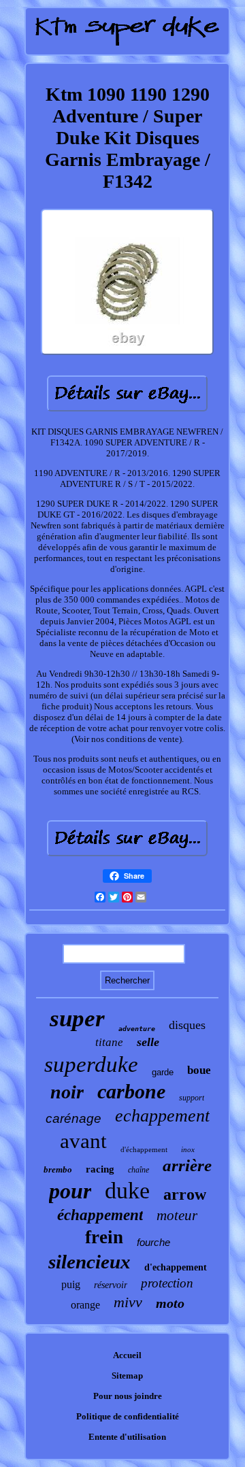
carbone (131, 1091)
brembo (58, 1169)
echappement (162, 1116)
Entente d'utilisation (127, 1437)
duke (127, 1190)
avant (83, 1141)
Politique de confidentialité (127, 1416)
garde (163, 1072)
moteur (177, 1215)
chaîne (138, 1170)
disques (187, 1025)
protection (167, 1283)
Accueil (127, 1355)
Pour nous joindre (127, 1396)
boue (199, 1070)
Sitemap (127, 1375)
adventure (136, 1028)
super (77, 1018)
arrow (184, 1194)
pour (70, 1191)
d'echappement (175, 1267)
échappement (100, 1215)
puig (70, 1284)
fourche (153, 1242)
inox (188, 1149)
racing (100, 1169)
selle (148, 1042)
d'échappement (143, 1149)
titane (109, 1042)
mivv (128, 1302)
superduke (91, 1064)
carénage (73, 1118)
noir (67, 1091)
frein (104, 1237)
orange (85, 1305)
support (191, 1097)
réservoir (110, 1285)
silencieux (89, 1261)
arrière (187, 1165)
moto (170, 1303)
